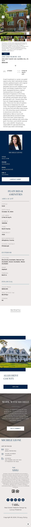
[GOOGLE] (19, 499)
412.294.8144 (6, 164)
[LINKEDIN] (15, 499)
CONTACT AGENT (15, 179)
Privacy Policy (22, 517)
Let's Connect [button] (15, 428)
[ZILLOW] (23, 499)
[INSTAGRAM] (11, 499)
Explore (15, 386)
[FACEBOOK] (8, 499)
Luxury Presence (15, 510)
